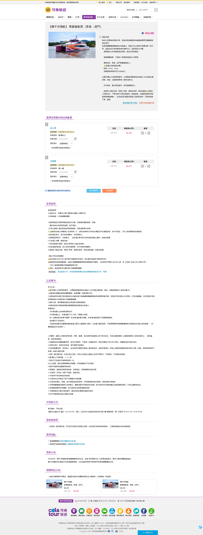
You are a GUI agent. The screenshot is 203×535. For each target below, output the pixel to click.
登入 (110, 2)
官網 (104, 272)
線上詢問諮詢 (200, 527)
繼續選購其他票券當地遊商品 (59, 191)
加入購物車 (93, 190)
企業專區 (136, 2)
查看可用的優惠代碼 (146, 103)
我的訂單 (119, 2)
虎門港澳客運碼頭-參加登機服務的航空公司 (85, 272)
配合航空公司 (63, 272)
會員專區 (127, 2)
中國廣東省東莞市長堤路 (76, 444)
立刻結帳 (109, 190)
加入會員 (102, 2)
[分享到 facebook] (142, 33)
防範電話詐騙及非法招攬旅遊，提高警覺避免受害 (62, 2)
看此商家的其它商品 (130, 103)
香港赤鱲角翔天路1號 (68, 441)
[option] (72, 45)
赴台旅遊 (144, 2)
